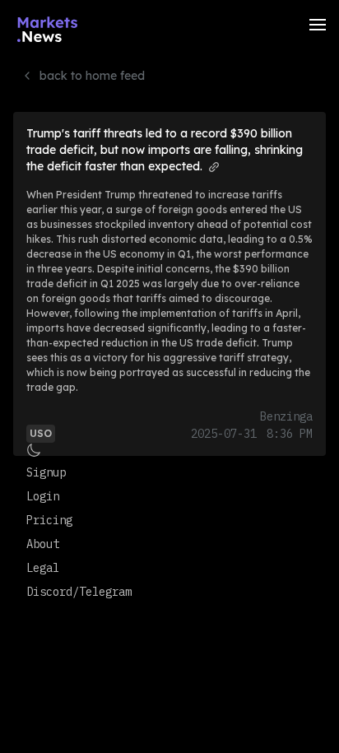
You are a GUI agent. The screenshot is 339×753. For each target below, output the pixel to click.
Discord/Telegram (79, 591)
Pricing (49, 520)
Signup (46, 472)
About (42, 544)
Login (42, 496)
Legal (42, 567)
